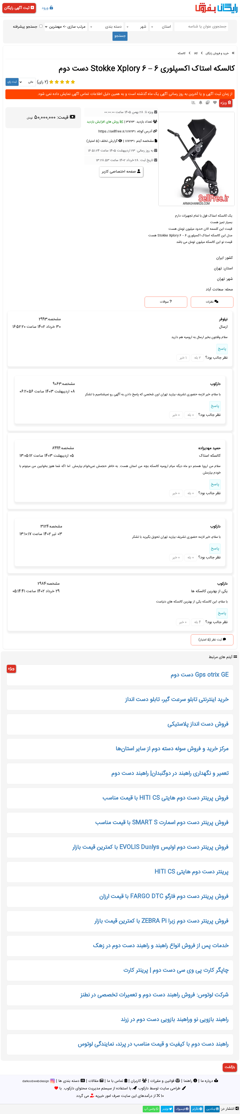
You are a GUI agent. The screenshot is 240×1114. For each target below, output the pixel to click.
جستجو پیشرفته (25, 27)
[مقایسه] (208, 103)
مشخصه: (54, 319)
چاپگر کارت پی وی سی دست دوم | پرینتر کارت (176, 970)
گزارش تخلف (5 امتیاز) (102, 141)
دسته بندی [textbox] (113, 27)
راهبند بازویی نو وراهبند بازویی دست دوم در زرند (175, 1019)
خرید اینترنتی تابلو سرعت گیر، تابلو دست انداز (177, 699)
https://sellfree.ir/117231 (116, 131)
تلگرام (195, 1109)
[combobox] (161, 26)
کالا (196, 53)
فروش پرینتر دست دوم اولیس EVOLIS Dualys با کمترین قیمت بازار (151, 847)
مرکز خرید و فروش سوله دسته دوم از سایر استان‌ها (172, 749)
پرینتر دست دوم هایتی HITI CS (192, 872)
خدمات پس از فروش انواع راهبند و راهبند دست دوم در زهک (161, 946)
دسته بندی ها (69, 1081)
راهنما (188, 1081)
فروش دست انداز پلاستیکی (198, 724)
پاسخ (222, 349)
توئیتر (165, 1109)
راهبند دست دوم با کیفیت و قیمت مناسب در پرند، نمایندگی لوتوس (153, 1044)
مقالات (94, 1081)
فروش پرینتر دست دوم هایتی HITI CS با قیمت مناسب (166, 798)
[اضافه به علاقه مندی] (215, 103)
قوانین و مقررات (162, 1081)
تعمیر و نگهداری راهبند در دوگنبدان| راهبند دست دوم (170, 773)
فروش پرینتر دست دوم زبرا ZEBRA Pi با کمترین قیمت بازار (162, 921)
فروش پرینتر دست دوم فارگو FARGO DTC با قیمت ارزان (164, 896)
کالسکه (181, 53)
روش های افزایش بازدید (103, 122)
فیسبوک (181, 1109)
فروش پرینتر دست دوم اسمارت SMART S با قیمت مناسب (162, 823)
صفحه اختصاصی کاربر (119, 172)
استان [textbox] (166, 27)
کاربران (136, 1081)
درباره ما (207, 1081)
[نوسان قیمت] (193, 103)
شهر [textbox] (143, 27)
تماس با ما (115, 1081)
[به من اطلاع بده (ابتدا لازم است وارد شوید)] (200, 103)
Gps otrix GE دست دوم (200, 675)
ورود (46, 8)
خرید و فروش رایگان (217, 53)
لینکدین (211, 1109)
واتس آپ (150, 1109)
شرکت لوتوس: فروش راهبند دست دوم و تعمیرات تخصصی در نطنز (154, 995)
